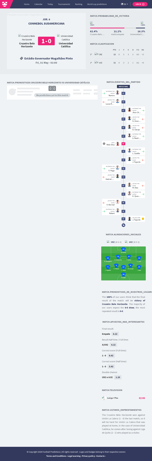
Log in (138, 4)
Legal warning (74, 456)
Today (50, 4)
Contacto (100, 456)
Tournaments (64, 4)
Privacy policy (88, 456)
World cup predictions (97, 4)
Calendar (38, 4)
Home (26, 4)
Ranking (78, 4)
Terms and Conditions (56, 456)
